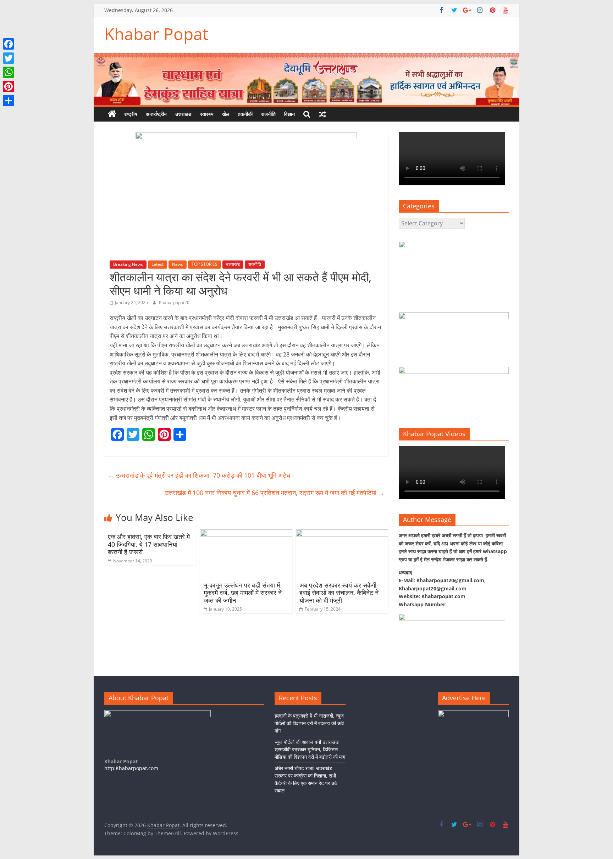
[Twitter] (8, 58)
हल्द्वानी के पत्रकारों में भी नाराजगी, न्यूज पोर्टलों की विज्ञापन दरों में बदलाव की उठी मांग (309, 723)
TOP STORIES (204, 264)
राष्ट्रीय (130, 114)
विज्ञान (289, 114)
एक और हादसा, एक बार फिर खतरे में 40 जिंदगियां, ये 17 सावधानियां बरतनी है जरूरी (149, 544)
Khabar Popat (156, 34)
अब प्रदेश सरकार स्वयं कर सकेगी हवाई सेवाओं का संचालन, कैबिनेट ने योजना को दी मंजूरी (339, 593)
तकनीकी (245, 114)
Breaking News (128, 264)
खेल (225, 114)
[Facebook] (8, 44)
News (177, 264)
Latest (157, 264)
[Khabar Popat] (112, 114)
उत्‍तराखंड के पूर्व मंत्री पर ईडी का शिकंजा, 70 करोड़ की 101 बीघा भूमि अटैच (199, 475)
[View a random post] (322, 114)
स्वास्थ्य (207, 114)
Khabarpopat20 (174, 302)
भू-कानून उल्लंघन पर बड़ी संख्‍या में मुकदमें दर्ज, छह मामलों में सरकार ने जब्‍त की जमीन (243, 593)
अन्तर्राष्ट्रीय (156, 114)
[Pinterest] (8, 86)
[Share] (8, 101)
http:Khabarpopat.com (131, 768)
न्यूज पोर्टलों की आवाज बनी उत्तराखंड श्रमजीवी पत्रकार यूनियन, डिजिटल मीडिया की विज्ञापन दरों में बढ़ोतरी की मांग (310, 749)
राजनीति (268, 114)
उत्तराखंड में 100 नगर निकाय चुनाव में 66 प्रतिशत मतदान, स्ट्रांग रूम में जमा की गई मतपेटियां (275, 492)
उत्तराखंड (183, 114)
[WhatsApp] (8, 72)
